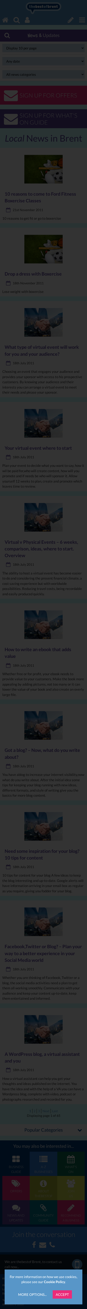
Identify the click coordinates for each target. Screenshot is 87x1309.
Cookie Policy (54, 1282)
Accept (62, 1294)
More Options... (32, 1294)
